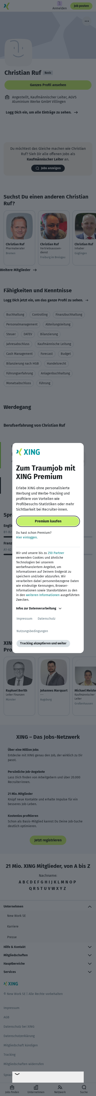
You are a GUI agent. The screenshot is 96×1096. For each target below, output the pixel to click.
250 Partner (56, 553)
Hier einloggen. (27, 537)
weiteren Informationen (43, 595)
